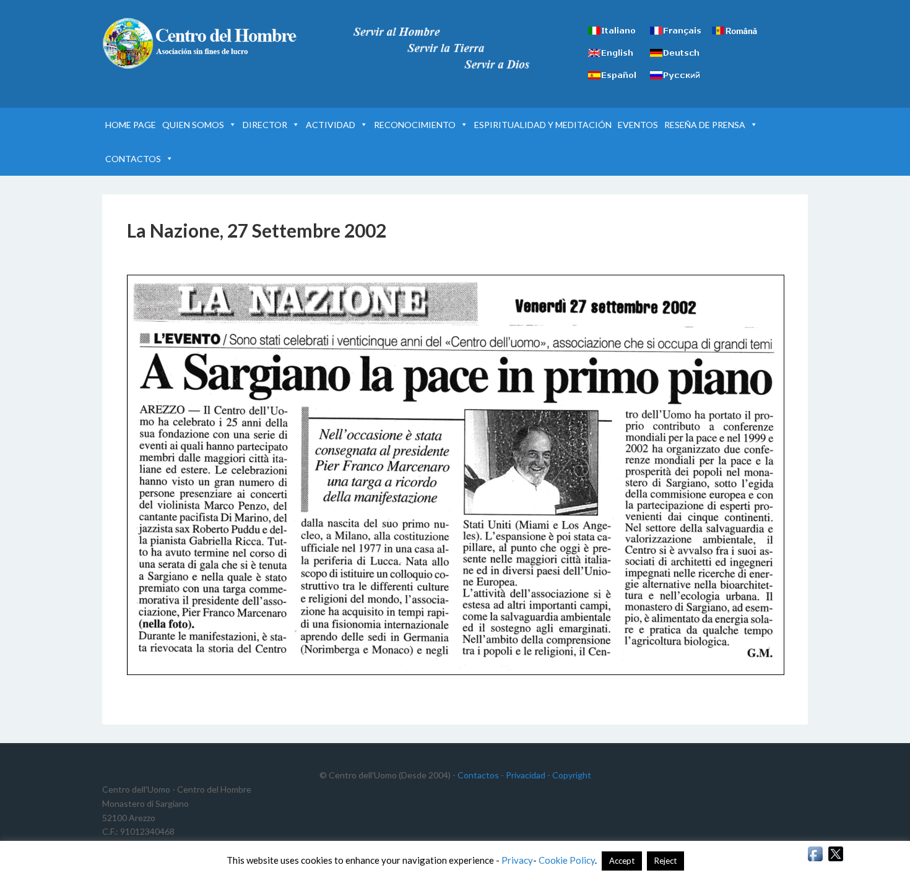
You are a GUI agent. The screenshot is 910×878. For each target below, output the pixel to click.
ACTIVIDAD (330, 124)
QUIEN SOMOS (193, 124)
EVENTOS (638, 124)
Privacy (517, 860)
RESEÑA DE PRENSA (704, 124)
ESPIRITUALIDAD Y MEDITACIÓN (543, 124)
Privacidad (525, 775)
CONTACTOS (133, 158)
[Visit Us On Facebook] (815, 860)
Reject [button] (665, 861)
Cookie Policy (567, 860)
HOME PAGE (130, 124)
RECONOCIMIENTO (415, 124)
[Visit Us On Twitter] (835, 860)
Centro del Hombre (207, 43)
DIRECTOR (265, 124)
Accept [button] (622, 861)
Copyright (571, 775)
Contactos (478, 775)
